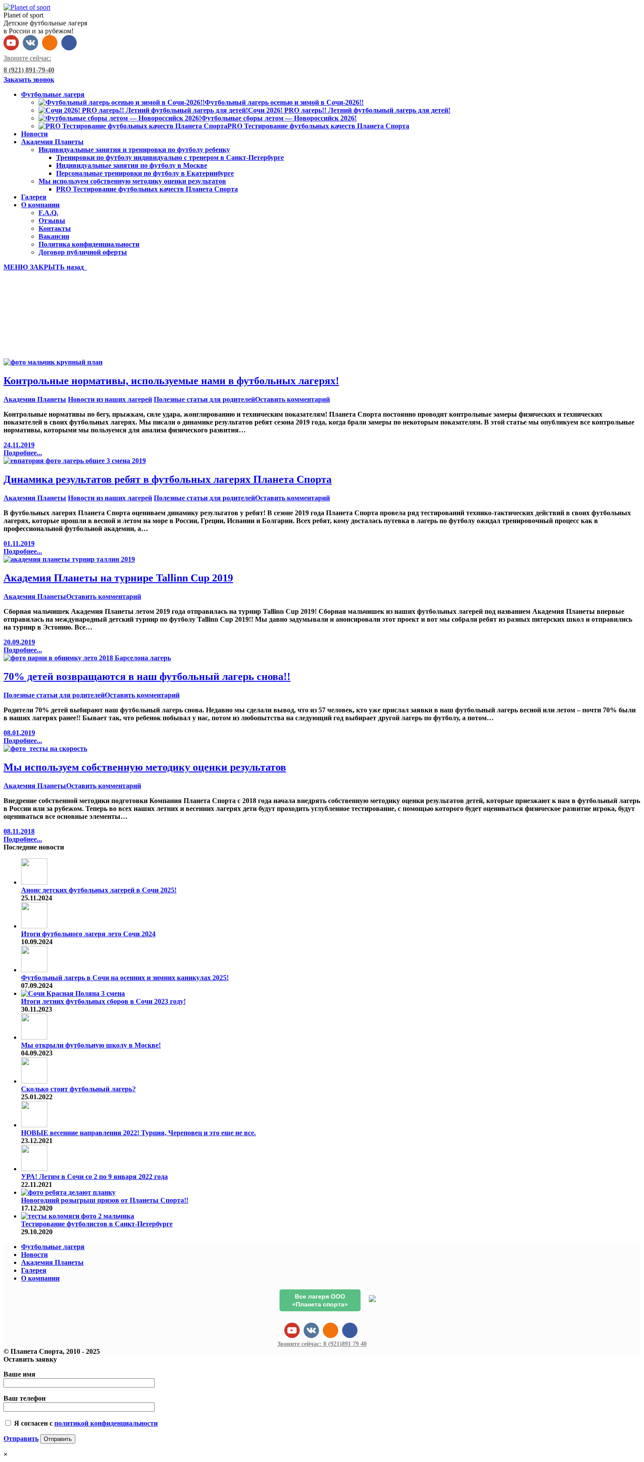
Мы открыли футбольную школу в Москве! (91, 1045)
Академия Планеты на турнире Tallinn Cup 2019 (118, 578)
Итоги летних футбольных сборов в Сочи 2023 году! (103, 1001)
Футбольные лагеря (53, 1246)
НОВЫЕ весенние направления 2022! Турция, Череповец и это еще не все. (138, 1132)
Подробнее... (23, 453)
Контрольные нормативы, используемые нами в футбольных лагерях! (171, 380)
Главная (34, 339)
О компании (40, 1278)
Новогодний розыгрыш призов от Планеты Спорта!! (104, 1200)
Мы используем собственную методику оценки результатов (145, 767)
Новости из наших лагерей (110, 399)
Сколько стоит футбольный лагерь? (78, 1089)
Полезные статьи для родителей (204, 399)
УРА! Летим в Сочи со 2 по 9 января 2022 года (94, 1176)
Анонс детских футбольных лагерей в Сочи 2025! (99, 890)
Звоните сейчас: (322, 1344)
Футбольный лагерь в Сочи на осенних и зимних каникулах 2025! (125, 977)
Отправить (21, 1438)
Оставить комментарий (292, 399)
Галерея (33, 1270)
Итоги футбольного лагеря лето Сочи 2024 (88, 934)
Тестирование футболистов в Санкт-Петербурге (97, 1224)
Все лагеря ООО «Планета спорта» (320, 1300)
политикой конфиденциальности (106, 1423)
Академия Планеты (35, 399)
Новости (34, 1254)
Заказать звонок (29, 79)
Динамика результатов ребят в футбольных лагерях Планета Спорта (168, 479)
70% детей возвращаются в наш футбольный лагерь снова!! (147, 676)
